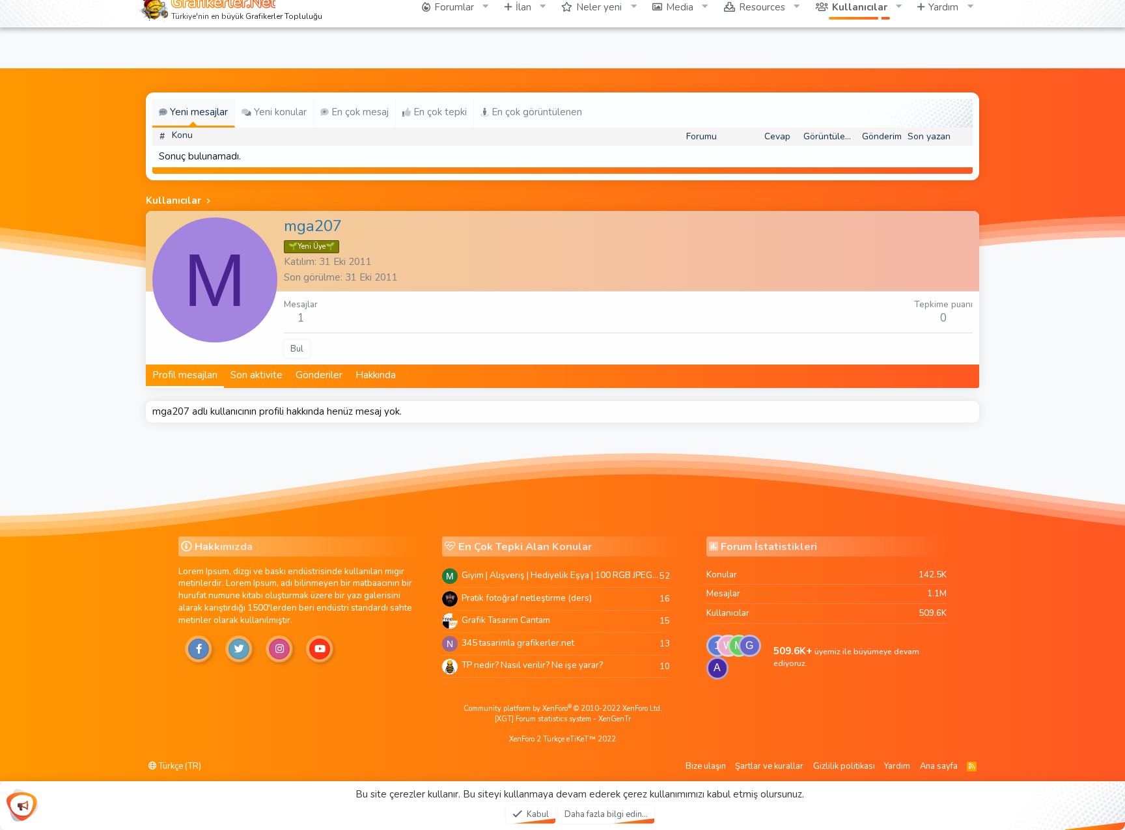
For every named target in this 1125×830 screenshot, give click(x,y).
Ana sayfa (939, 766)
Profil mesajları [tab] (184, 374)
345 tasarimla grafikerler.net (518, 643)
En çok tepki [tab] (439, 111)
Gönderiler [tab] (319, 374)
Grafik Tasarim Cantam (506, 620)
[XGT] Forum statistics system (563, 719)
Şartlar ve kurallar (769, 766)
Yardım (897, 766)
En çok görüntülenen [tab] (535, 111)
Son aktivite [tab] (256, 374)
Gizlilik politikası (844, 766)
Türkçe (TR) (179, 766)
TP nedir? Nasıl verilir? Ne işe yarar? (532, 665)
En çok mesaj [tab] (359, 111)
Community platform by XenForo (563, 708)
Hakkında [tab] (375, 374)
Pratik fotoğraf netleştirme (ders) (527, 598)
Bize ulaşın (706, 766)
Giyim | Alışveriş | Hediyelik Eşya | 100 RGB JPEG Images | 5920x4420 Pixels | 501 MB (561, 575)
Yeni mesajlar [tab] (197, 111)
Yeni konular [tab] (279, 111)
